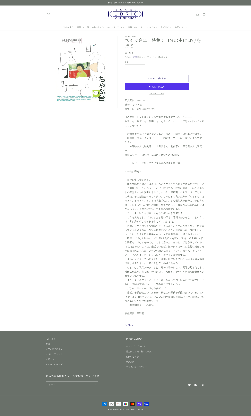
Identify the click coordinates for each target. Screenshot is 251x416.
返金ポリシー (119, 409)
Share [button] (130, 325)
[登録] (94, 384)
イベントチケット (54, 354)
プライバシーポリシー (136, 367)
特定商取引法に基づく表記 (139, 351)
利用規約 (130, 361)
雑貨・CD (50, 359)
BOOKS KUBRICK (137, 409)
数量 (127, 62)
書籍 (48, 344)
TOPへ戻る (51, 339)
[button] (49, 14)
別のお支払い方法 (156, 93)
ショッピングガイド (135, 346)
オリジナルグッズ (54, 364)
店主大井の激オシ (54, 349)
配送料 (135, 57)
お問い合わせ (132, 356)
